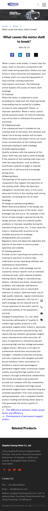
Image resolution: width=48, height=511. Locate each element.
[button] (12, 55)
